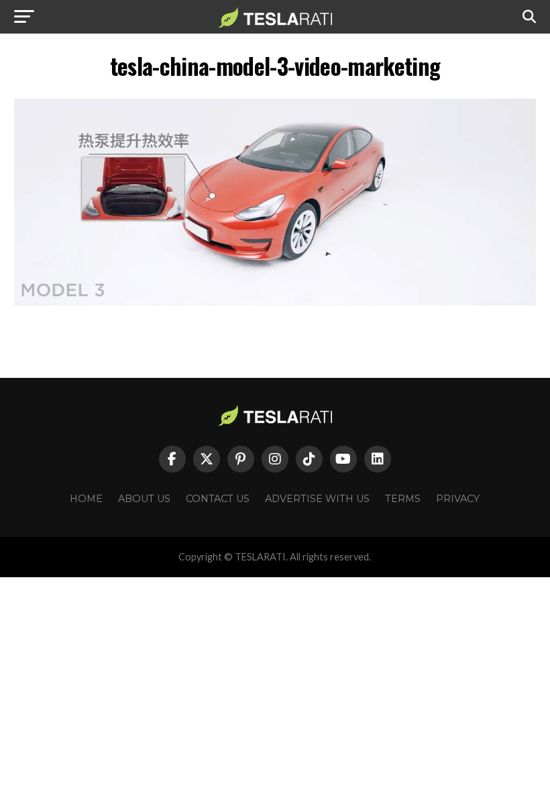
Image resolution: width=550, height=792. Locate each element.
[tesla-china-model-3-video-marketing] (274, 301)
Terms (403, 499)
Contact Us (218, 499)
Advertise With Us (317, 499)
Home (86, 499)
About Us (144, 499)
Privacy (458, 499)
